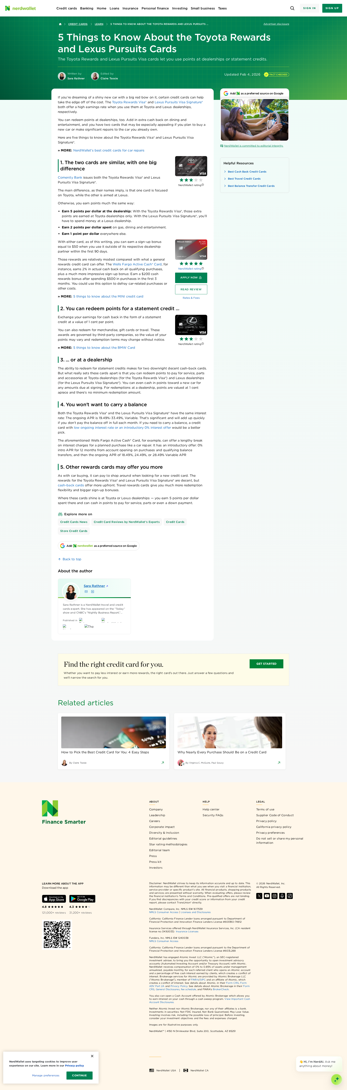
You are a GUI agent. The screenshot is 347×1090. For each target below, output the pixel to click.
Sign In (309, 8)
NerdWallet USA (166, 1070)
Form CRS (232, 982)
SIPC (203, 979)
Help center (211, 809)
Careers (154, 821)
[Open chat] (336, 1079)
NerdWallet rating (189, 268)
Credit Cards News (73, 522)
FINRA (195, 979)
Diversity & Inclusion (164, 832)
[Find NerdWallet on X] (259, 896)
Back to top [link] (72, 559)
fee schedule (188, 989)
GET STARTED (266, 663)
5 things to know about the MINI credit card (108, 296)
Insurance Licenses (187, 931)
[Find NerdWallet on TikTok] (290, 896)
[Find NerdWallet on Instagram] (274, 896)
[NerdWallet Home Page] (20, 8)
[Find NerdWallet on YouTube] (267, 896)
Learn (99, 24)
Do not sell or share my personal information (279, 840)
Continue (79, 1075)
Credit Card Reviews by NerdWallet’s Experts (127, 522)
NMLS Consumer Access (164, 912)
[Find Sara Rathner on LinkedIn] (92, 591)
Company (156, 809)
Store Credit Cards (73, 531)
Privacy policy (266, 821)
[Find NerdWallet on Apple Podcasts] (282, 896)
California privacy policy (274, 826)
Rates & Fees (191, 297)
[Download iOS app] (54, 899)
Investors (156, 867)
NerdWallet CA (199, 1070)
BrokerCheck (221, 989)
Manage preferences (45, 1075)
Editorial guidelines (163, 838)
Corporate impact (162, 826)
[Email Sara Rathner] (86, 591)
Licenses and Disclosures (196, 912)
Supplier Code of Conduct (275, 815)
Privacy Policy (178, 986)
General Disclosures (168, 989)
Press (153, 856)
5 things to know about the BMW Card (104, 348)
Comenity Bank (70, 177)
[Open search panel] (292, 8)
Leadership (157, 815)
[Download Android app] (82, 899)
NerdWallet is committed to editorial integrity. (253, 145)
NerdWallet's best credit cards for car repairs (109, 150)
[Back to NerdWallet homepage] (60, 24)
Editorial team (159, 850)
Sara (94, 586)
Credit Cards (78, 24)
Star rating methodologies (168, 844)
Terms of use (265, 809)
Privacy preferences (270, 832)
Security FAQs (213, 815)
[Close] (341, 1057)
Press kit (155, 861)
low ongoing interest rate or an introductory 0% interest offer (122, 427)
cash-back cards (71, 485)
